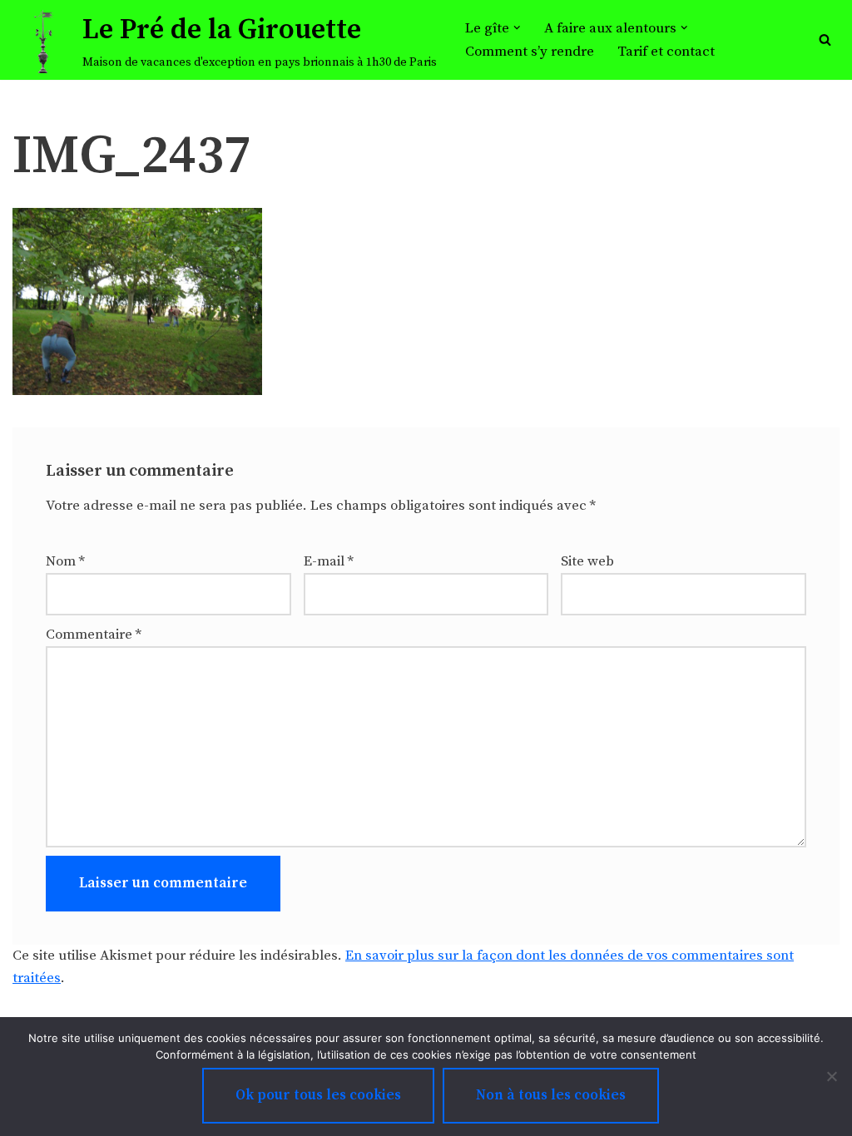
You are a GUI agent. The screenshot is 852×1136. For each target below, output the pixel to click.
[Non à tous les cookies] (831, 1076)
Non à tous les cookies (551, 1095)
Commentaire (93, 634)
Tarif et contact (666, 51)
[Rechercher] (825, 39)
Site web (587, 561)
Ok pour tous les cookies (318, 1095)
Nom (65, 561)
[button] (517, 28)
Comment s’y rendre (529, 51)
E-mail (329, 561)
